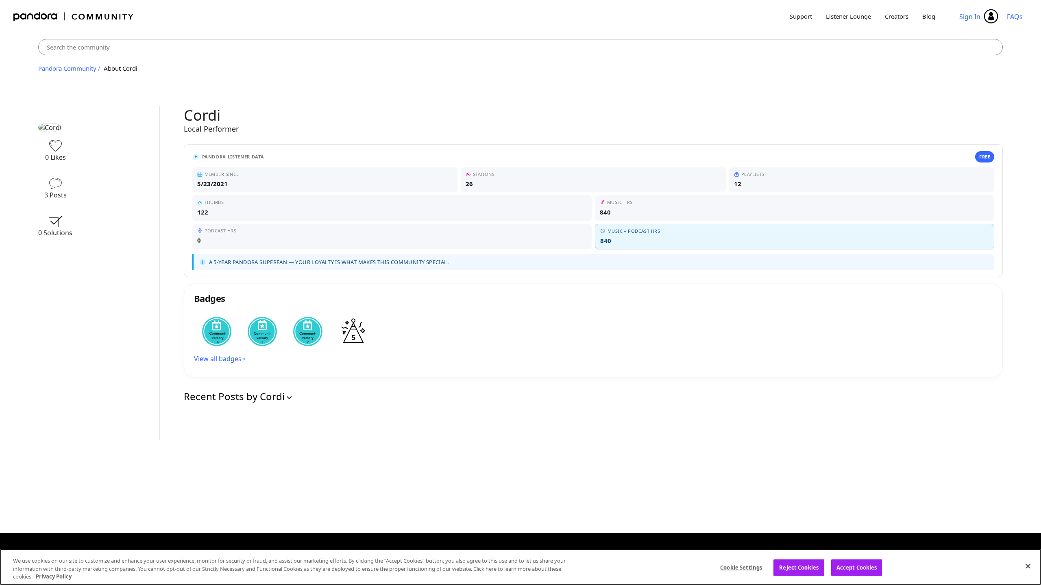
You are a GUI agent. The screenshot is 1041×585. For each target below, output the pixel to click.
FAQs (1015, 16)
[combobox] (520, 47)
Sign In (969, 16)
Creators (896, 16)
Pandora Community (73, 16)
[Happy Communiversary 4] (216, 331)
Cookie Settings (741, 567)
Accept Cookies (856, 567)
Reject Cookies (799, 567)
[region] (520, 567)
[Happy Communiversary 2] (307, 331)
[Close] (1028, 566)
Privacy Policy (54, 576)
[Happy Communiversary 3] (262, 331)
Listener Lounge (848, 16)
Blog (928, 16)
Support (801, 16)
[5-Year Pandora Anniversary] (353, 331)
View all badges (218, 358)
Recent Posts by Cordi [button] (234, 396)
